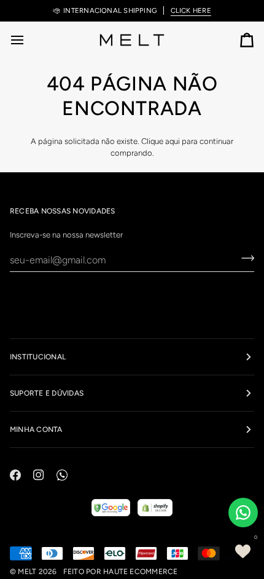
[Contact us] (243, 512)
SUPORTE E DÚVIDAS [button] (46, 393)
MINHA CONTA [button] (36, 429)
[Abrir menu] (28, 40)
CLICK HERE (191, 10)
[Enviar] (244, 258)
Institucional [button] (38, 357)
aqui (172, 141)
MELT (27, 571)
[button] (242, 551)
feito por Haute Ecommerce (120, 571)
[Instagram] (38, 475)
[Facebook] (15, 475)
